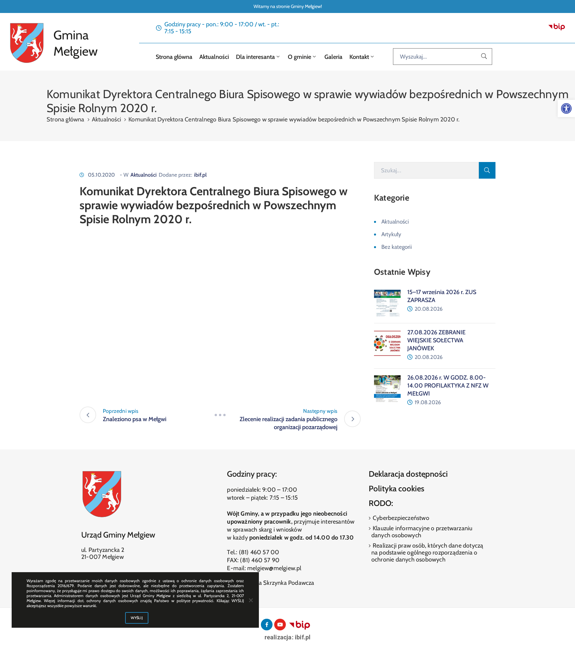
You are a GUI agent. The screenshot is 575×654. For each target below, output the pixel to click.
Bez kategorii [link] (396, 247)
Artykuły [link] (391, 234)
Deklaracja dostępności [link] (408, 474)
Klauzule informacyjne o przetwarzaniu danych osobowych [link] (422, 532)
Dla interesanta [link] (255, 57)
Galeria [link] (333, 57)
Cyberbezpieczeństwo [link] (400, 518)
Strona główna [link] (173, 57)
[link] (566, 108)
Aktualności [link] (213, 57)
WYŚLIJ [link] (137, 617)
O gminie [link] (299, 57)
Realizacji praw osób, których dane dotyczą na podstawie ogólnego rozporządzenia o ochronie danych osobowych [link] (427, 552)
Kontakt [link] (358, 57)
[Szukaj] (484, 56)
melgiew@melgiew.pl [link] (274, 568)
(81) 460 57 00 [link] (259, 552)
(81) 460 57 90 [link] (260, 560)
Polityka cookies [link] (396, 488)
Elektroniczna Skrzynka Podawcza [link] (270, 582)
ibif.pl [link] (200, 175)
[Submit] (487, 170)
